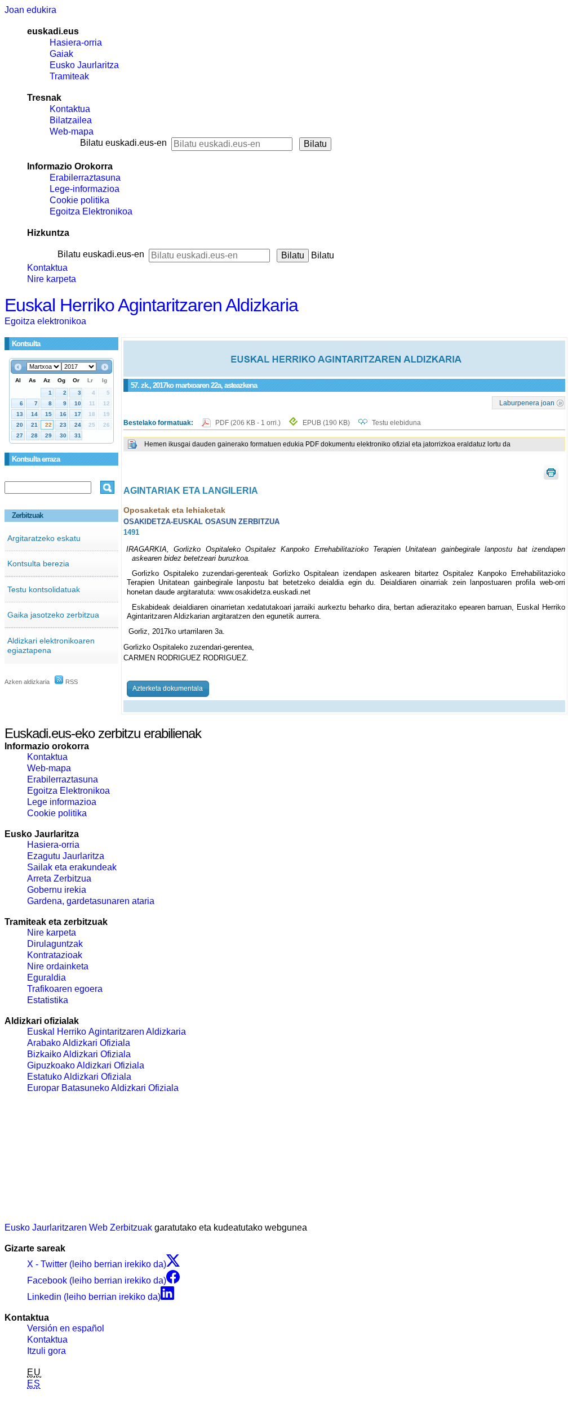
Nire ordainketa (57, 966)
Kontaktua (70, 109)
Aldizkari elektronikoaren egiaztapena (51, 645)
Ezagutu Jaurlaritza (65, 856)
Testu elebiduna (396, 423)
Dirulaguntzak (55, 944)
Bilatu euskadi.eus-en (123, 142)
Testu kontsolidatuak (43, 589)
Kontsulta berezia (38, 563)
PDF (248, 423)
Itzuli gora (46, 1351)
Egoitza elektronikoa (45, 321)
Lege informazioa (61, 802)
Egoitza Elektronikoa (91, 211)
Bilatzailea (71, 120)
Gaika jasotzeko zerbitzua (53, 614)
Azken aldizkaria (27, 681)
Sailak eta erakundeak (72, 867)
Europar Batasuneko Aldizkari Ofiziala (103, 1088)
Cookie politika (79, 200)
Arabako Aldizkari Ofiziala (78, 1043)
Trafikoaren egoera (65, 989)
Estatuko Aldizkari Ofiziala (79, 1076)
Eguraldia (46, 977)
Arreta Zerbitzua (59, 878)
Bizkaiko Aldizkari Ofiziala (79, 1054)
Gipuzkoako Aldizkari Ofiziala (85, 1065)
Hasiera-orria (76, 42)
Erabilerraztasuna (85, 177)
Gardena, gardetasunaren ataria (90, 901)
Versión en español (65, 1328)
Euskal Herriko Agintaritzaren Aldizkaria (151, 305)
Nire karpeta (51, 279)
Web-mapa (72, 131)
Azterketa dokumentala (167, 688)
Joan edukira (30, 10)
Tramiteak (69, 76)
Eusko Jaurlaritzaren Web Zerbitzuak (78, 1227)
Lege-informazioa (84, 189)
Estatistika (47, 1000)
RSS (71, 681)
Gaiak (61, 54)
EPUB (326, 423)
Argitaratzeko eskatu (44, 538)
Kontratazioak (54, 955)
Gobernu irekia (56, 890)
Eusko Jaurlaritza (84, 65)
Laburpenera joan (526, 402)
